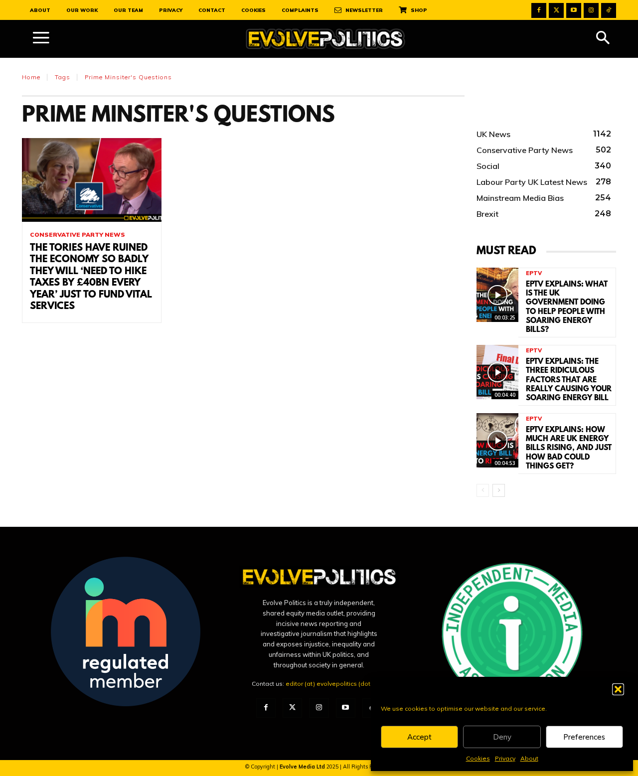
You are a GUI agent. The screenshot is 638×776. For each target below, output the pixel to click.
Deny (502, 737)
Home (31, 77)
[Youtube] (573, 10)
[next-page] (498, 490)
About (529, 758)
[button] (618, 689)
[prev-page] (483, 490)
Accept (419, 737)
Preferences (584, 737)
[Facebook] (538, 10)
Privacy (505, 758)
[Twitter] (556, 10)
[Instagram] (591, 10)
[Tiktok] (608, 10)
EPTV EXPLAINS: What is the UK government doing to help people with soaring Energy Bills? (567, 307)
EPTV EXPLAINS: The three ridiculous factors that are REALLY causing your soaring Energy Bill (569, 380)
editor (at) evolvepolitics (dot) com (336, 683)
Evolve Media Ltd (303, 766)
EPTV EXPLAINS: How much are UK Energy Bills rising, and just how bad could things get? (569, 448)
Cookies (478, 758)
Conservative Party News (77, 235)
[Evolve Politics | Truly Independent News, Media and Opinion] (325, 39)
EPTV (534, 273)
